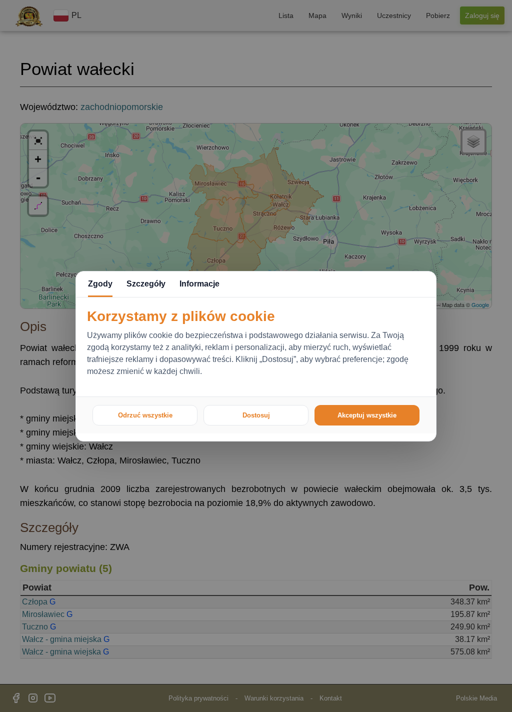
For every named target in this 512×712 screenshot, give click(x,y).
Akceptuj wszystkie (367, 415)
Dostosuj (256, 415)
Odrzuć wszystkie (145, 415)
